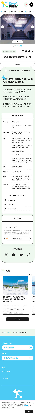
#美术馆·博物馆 (17, 64)
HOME (16, 46)
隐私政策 (26, 406)
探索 (21, 46)
